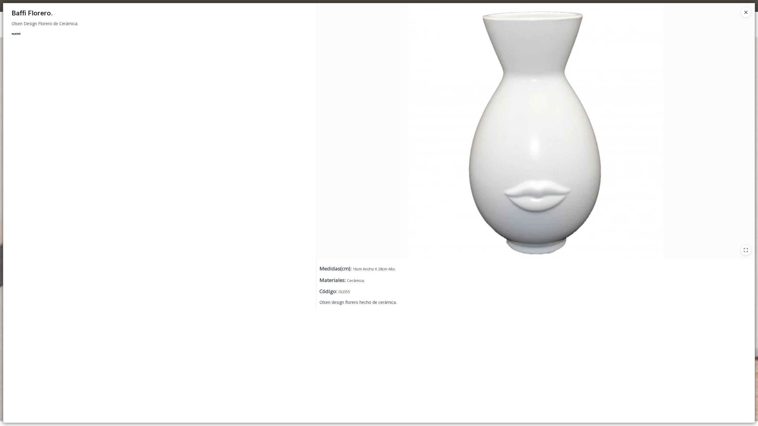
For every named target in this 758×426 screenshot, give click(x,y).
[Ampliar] (746, 250)
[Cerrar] (746, 12)
